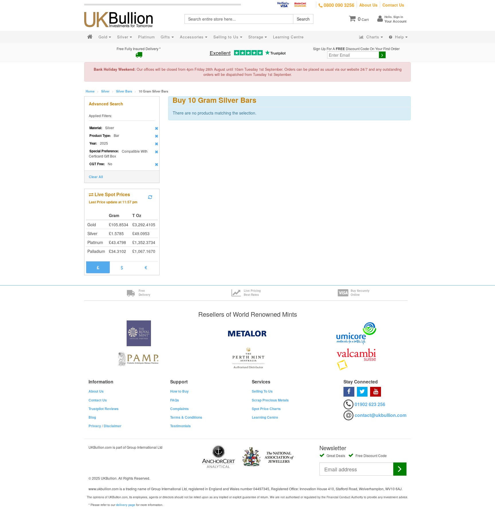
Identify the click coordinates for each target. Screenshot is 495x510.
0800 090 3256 (338, 5)
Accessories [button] (192, 37)
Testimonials (180, 425)
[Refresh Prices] (150, 197)
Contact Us (393, 5)
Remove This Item (156, 128)
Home (90, 91)
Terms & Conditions (186, 417)
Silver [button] (123, 37)
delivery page (125, 505)
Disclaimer (112, 425)
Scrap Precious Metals (270, 400)
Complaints (179, 408)
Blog (92, 417)
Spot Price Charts (266, 408)
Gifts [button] (166, 37)
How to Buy (179, 391)
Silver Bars (124, 91)
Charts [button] (373, 37)
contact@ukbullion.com (380, 415)
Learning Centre (265, 417)
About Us (368, 5)
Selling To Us (262, 391)
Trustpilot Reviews (104, 408)
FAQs (174, 400)
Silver (105, 91)
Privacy (95, 425)
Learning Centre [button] (288, 37)
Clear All (96, 176)
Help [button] (399, 37)
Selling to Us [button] (226, 37)
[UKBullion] (122, 10)
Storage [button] (256, 37)
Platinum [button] (146, 37)
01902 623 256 (370, 404)
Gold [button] (104, 37)
